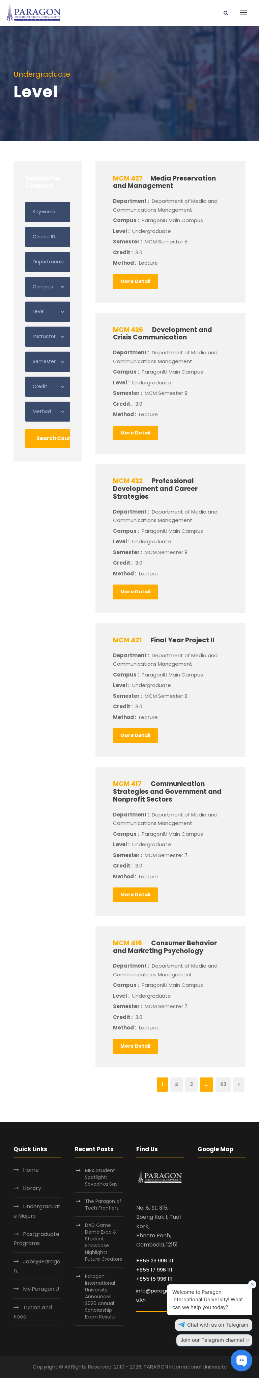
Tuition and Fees (32, 1312)
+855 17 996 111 (154, 1269)
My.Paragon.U (41, 1289)
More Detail (135, 281)
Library (32, 1188)
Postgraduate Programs (36, 1238)
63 (223, 1084)
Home (31, 1170)
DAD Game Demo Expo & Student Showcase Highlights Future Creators (103, 1242)
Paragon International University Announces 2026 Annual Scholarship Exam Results (100, 1296)
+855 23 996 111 (154, 1260)
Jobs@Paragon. (36, 1266)
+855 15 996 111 (154, 1278)
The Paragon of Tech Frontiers (103, 1204)
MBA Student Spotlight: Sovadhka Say (101, 1177)
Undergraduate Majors (36, 1211)
